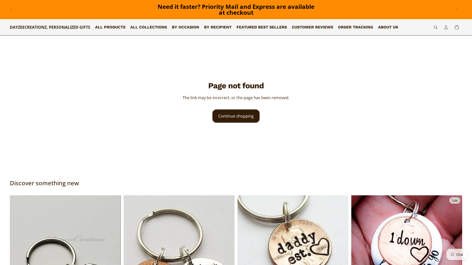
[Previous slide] (11, 9)
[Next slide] (456, 9)
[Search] (435, 27)
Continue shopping (236, 116)
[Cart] (456, 27)
